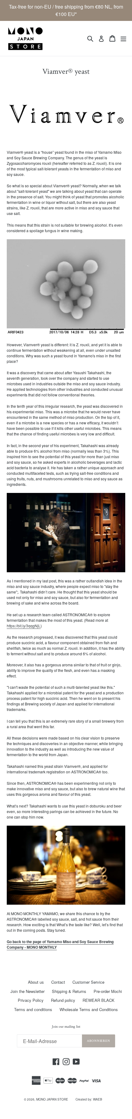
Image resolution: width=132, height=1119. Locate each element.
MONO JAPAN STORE (52, 1099)
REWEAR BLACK (99, 1000)
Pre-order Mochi (108, 991)
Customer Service (88, 982)
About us (36, 982)
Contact (58, 982)
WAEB (97, 1099)
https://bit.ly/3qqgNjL (24, 625)
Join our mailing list (66, 1027)
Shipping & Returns (69, 991)
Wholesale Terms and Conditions (89, 1009)
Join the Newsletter (27, 991)
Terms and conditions (33, 1009)
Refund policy (63, 1000)
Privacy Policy (31, 1000)
